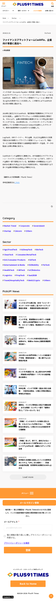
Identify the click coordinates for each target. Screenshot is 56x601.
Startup (14, 18)
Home (4, 18)
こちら (17, 182)
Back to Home (28, 583)
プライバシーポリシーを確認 (16, 543)
